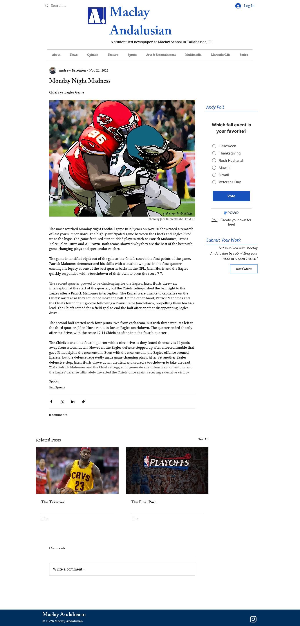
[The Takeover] (77, 470)
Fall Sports (57, 387)
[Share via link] (83, 401)
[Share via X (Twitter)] (62, 401)
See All (203, 439)
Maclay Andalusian (141, 23)
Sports (54, 381)
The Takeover (52, 502)
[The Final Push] (167, 470)
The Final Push (144, 502)
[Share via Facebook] (51, 401)
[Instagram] (253, 619)
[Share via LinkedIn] (73, 401)
